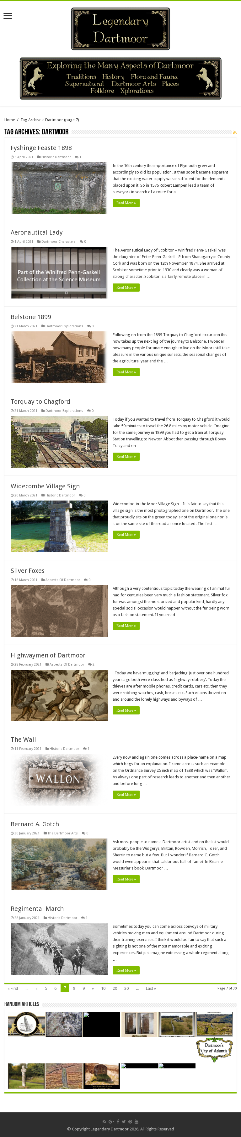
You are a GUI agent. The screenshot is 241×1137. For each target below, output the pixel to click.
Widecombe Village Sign (45, 486)
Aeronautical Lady (37, 232)
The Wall (23, 739)
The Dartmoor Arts (63, 833)
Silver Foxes (28, 570)
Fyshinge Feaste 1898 (41, 148)
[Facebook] (118, 1121)
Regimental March (37, 908)
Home (9, 119)
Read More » (126, 203)
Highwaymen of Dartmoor (48, 655)
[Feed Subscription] (235, 132)
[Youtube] (136, 1121)
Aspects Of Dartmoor (63, 580)
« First (13, 988)
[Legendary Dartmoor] (120, 27)
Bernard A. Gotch (35, 824)
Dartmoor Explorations (64, 326)
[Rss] (104, 1121)
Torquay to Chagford (40, 401)
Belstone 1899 (31, 317)
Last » (151, 988)
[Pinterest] (130, 1121)
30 (126, 988)
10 (103, 988)
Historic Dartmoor (56, 157)
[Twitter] (123, 1121)
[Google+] (111, 1121)
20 (115, 988)
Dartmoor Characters (58, 242)
